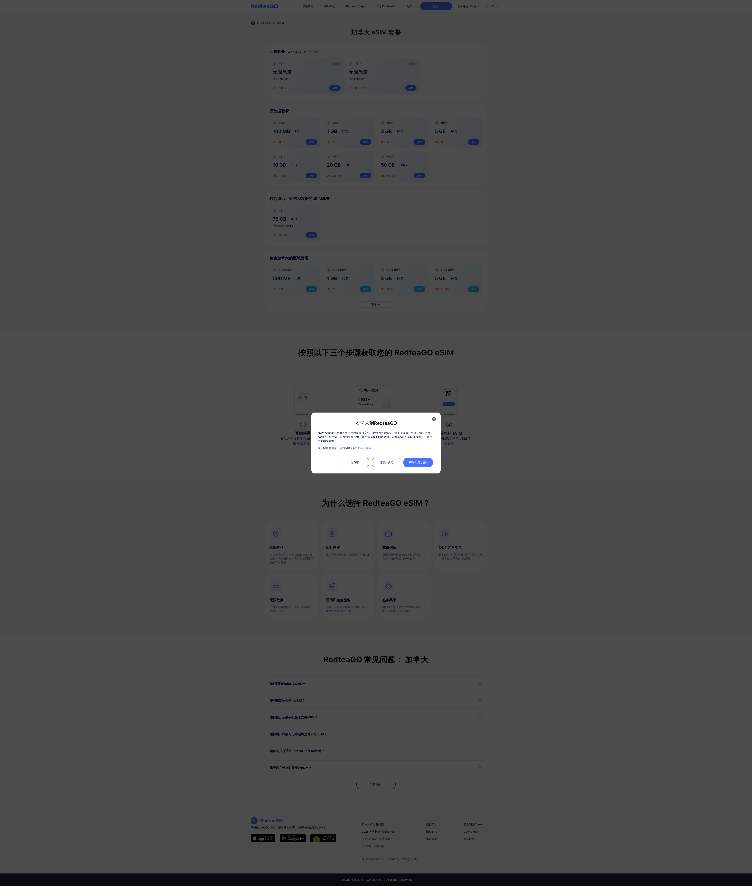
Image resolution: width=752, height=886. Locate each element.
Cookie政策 (364, 448)
